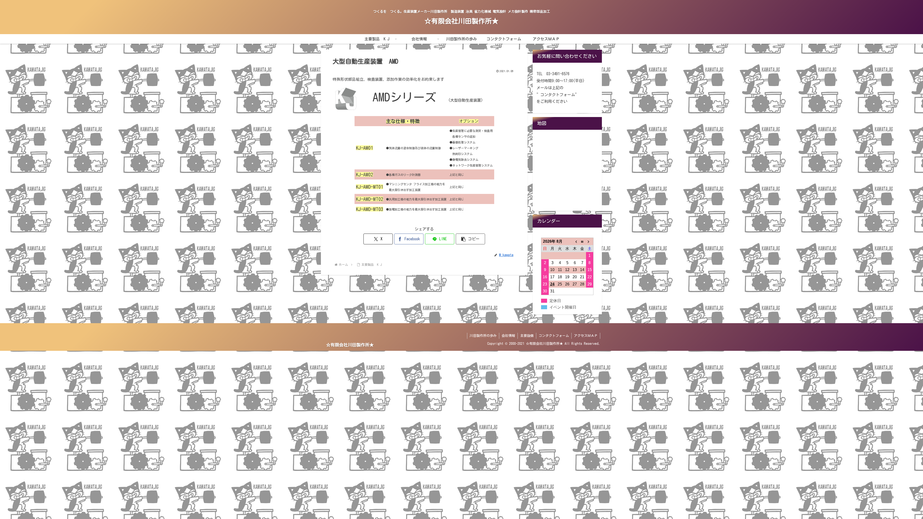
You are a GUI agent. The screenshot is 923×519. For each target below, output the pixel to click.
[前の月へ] (575, 241)
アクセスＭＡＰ (586, 335)
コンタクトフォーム (554, 335)
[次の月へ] (589, 241)
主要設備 (527, 335)
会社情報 (508, 335)
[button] (470, 239)
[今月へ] (582, 241)
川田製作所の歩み (483, 335)
